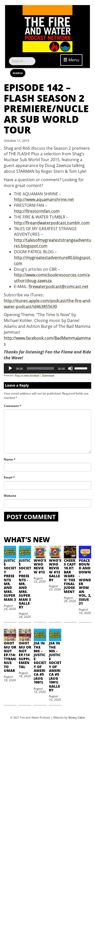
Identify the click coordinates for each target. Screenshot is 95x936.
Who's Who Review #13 (40, 566)
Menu (73, 60)
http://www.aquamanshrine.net (44, 199)
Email (9, 477)
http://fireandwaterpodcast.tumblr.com (52, 223)
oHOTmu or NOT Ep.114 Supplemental (25, 655)
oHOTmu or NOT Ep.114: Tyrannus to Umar (10, 657)
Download (48, 375)
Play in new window (27, 375)
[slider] (81, 367)
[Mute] (70, 368)
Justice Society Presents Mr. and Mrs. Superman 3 (10, 580)
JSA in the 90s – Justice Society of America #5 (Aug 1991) (40, 663)
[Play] (10, 368)
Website (10, 495)
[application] (47, 368)
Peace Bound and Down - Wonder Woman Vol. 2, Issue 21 (85, 582)
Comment (12, 406)
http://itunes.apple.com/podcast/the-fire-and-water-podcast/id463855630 (47, 303)
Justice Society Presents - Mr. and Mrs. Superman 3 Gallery (25, 584)
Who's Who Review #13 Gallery (55, 570)
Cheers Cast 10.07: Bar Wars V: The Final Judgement (70, 576)
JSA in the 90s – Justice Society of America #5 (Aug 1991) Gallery (55, 666)
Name (9, 459)
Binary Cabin (76, 717)
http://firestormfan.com (37, 211)
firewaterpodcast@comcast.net (58, 286)
